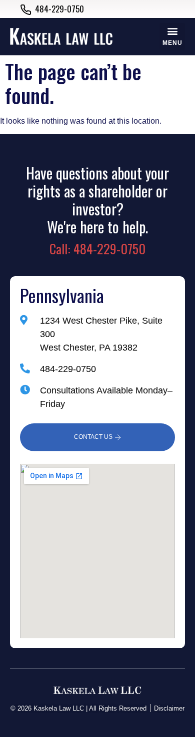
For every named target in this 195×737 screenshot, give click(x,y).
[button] (172, 36)
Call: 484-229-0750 (98, 248)
